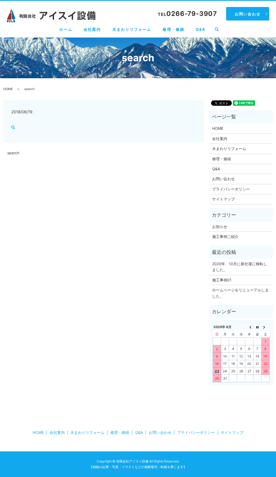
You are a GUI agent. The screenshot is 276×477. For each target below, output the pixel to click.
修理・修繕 (173, 29)
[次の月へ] (265, 327)
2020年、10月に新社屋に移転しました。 (239, 266)
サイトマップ (223, 199)
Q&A (200, 29)
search (219, 29)
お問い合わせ (248, 14)
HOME (8, 89)
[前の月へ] (249, 327)
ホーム (65, 29)
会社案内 (92, 29)
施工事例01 (222, 280)
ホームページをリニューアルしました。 (240, 293)
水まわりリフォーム (131, 29)
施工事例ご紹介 (225, 236)
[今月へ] (257, 327)
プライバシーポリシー (231, 189)
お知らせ (219, 226)
